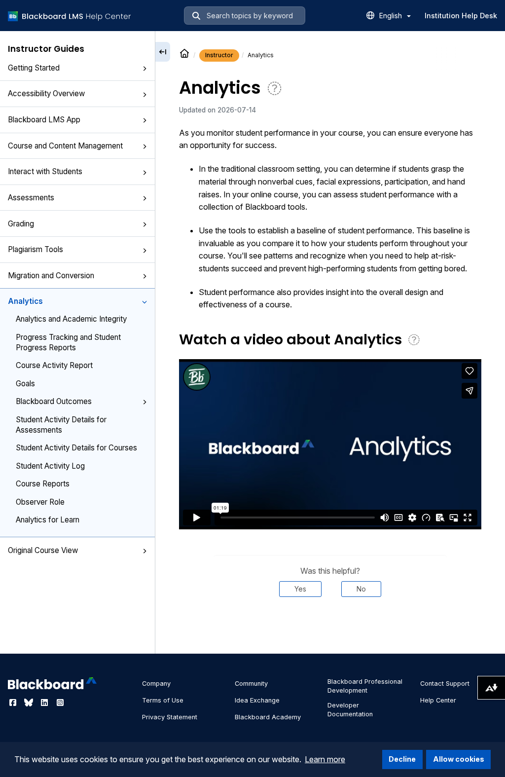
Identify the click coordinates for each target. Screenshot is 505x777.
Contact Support (444, 683)
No (361, 589)
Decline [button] (402, 759)
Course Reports (43, 483)
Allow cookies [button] (458, 759)
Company (156, 683)
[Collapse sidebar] (162, 52)
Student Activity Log (50, 466)
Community (251, 683)
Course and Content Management (65, 145)
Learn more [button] (325, 759)
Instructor (219, 55)
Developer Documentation (350, 710)
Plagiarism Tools (35, 249)
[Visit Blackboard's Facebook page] (14, 702)
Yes (300, 589)
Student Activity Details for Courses (76, 447)
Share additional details (330, 626)
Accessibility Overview (46, 93)
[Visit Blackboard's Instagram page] (60, 702)
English (391, 15)
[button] (144, 68)
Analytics (25, 301)
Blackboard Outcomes (54, 401)
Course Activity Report (54, 365)
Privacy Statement (169, 717)
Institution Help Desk (461, 15)
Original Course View (43, 550)
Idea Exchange (257, 700)
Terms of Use (162, 700)
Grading (21, 223)
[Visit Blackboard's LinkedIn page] (45, 702)
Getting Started (34, 68)
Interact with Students (45, 171)
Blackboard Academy (268, 717)
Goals (25, 383)
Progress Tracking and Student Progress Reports (68, 342)
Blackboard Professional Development (364, 686)
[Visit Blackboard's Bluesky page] (30, 702)
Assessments (31, 197)
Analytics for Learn (47, 519)
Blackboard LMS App (44, 119)
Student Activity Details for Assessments (61, 425)
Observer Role (40, 502)
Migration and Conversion (51, 275)
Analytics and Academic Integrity (71, 319)
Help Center (438, 700)
